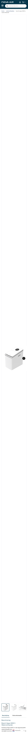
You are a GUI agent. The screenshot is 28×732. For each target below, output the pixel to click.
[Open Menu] (2, 6)
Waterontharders (10, 11)
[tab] (5, 715)
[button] (23, 358)
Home (2, 11)
